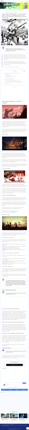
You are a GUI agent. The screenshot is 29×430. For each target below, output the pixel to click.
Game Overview (7, 74)
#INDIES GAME (4, 368)
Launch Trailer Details (8, 75)
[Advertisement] (14, 94)
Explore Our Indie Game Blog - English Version (12, 12)
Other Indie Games (7, 83)
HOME (1, 424)
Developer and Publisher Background (10, 76)
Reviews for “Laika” (8, 77)
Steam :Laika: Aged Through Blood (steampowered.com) (14, 119)
